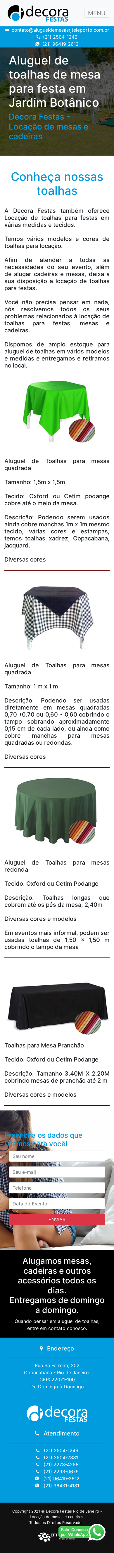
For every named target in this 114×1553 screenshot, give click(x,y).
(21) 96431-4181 (60, 1486)
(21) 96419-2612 (60, 44)
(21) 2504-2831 (60, 1457)
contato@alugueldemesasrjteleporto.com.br (60, 30)
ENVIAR (57, 1219)
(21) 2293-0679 (60, 1471)
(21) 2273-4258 (60, 1464)
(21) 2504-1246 (60, 37)
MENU (97, 13)
